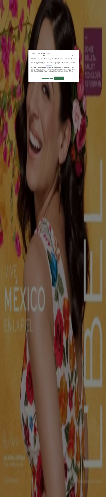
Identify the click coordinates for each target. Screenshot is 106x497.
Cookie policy (49, 65)
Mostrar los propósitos (47, 78)
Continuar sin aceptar (73, 51)
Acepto (58, 78)
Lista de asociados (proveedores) (38, 73)
